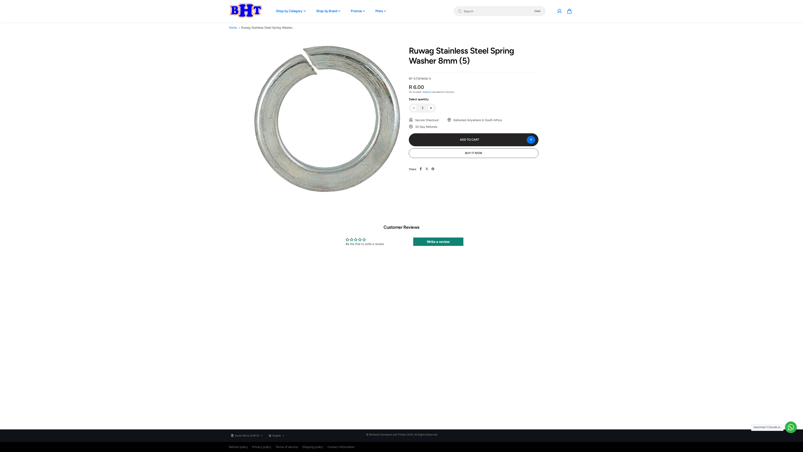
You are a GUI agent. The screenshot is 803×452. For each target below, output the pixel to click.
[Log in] (559, 11)
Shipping (426, 92)
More (379, 11)
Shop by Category (289, 11)
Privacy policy (261, 447)
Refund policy (238, 447)
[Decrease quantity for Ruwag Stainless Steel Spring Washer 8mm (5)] (414, 108)
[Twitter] (426, 168)
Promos (356, 11)
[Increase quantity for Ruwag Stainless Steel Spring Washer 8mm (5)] (431, 108)
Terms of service (286, 447)
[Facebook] (420, 168)
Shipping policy (312, 447)
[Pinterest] (432, 168)
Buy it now (473, 153)
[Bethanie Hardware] (245, 11)
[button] (569, 11)
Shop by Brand (326, 11)
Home (233, 27)
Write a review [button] (438, 242)
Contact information (340, 447)
